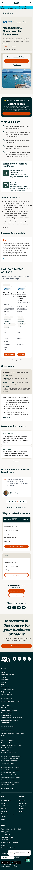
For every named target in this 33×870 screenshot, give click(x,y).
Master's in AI (5, 750)
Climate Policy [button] (7, 321)
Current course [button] (6, 284)
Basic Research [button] (21, 321)
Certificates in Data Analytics (9, 720)
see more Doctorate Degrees (9, 760)
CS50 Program (5, 705)
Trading (3, 677)
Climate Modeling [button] (7, 319)
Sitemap (3, 845)
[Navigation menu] (2, 3)
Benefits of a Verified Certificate (10, 767)
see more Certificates (7, 726)
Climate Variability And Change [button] (8, 324)
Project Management (7, 692)
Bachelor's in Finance (7, 740)
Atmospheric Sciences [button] (8, 316)
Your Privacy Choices (8, 848)
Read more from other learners (16, 507)
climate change (8, 13)
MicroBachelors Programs (9, 710)
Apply (17, 857)
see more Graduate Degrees (9, 758)
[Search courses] (30, 2)
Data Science (5, 687)
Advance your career (16, 61)
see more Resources (7, 788)
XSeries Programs (6, 713)
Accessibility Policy (7, 837)
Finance (3, 682)
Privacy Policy (5, 832)
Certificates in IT (6, 722)
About (3, 803)
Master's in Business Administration (11, 745)
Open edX (4, 811)
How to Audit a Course (8, 772)
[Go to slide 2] (16, 360)
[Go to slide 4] (17, 501)
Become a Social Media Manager (10, 775)
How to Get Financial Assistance (10, 770)
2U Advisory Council (7, 814)
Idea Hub (22, 800)
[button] (14, 659)
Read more (6, 311)
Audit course (17, 65)
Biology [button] (19, 326)
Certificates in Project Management (11, 717)
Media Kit (22, 811)
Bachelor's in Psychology (8, 738)
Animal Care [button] (20, 316)
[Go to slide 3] (18, 360)
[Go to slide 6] (23, 501)
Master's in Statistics (7, 748)
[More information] (18, 110)
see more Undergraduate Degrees (11, 756)
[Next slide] (25, 501)
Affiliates (4, 808)
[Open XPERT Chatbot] (28, 859)
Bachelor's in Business (7, 743)
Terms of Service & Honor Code (11, 829)
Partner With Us (6, 800)
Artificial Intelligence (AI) (8, 674)
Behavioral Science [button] (21, 323)
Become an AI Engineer (8, 784)
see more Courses (6, 698)
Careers (3, 816)
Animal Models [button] (21, 319)
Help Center (23, 806)
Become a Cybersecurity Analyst (10, 777)
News (3, 819)
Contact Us (22, 803)
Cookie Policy (5, 834)
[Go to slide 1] (14, 360)
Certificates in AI (6, 715)
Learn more (26, 8)
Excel (2, 684)
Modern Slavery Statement (9, 842)
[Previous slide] (7, 501)
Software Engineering (7, 689)
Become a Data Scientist (8, 780)
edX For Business (6, 806)
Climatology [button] (6, 327)
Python (3, 672)
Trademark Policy (6, 840)
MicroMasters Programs (8, 708)
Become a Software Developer (10, 782)
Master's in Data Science (8, 753)
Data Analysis (5, 679)
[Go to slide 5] (20, 501)
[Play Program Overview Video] (16, 78)
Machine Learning (6, 694)
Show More (5, 43)
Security (21, 808)
